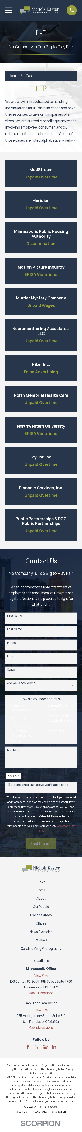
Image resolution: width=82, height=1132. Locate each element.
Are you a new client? (22, 683)
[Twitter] (36, 1047)
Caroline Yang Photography (41, 948)
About (41, 898)
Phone (11, 643)
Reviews (41, 940)
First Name (14, 615)
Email (10, 656)
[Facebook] (28, 1047)
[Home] (39, 10)
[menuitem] (21, 1111)
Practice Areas (41, 915)
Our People (41, 906)
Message (13, 750)
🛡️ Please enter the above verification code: (38, 785)
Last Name (14, 629)
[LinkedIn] (54, 1047)
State (11, 669)
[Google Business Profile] (45, 1047)
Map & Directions (41, 993)
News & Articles (41, 932)
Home (41, 890)
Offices (41, 923)
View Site (41, 976)
